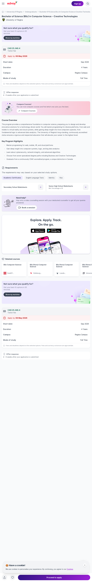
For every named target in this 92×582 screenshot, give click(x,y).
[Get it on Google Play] (54, 231)
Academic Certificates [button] (12, 178)
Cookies (70, 569)
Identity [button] (52, 178)
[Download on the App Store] (38, 231)
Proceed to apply (54, 577)
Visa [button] (60, 178)
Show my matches (12, 38)
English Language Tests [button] (35, 178)
